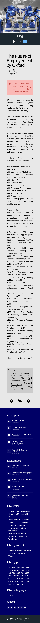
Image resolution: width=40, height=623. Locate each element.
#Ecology (26, 511)
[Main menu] (25, 41)
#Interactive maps (14, 553)
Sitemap (22, 620)
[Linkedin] (15, 607)
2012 (27, 576)
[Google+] (18, 607)
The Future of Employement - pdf (21, 374)
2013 (9, 579)
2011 (22, 576)
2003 (9, 573)
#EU (18, 514)
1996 (22, 567)
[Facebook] (8, 607)
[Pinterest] (21, 607)
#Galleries (27, 550)
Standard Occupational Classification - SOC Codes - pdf (21, 386)
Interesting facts (15, 72)
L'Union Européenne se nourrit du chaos (20, 442)
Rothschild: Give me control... (19, 451)
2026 (22, 584)
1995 (18, 567)
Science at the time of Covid (22, 479)
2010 (18, 576)
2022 (27, 581)
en (8, 596)
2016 (22, 579)
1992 (14, 567)
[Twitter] (11, 607)
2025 (18, 584)
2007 (27, 573)
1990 (9, 567)
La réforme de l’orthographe (22, 473)
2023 (9, 584)
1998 (9, 570)
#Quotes (25, 522)
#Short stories (13, 528)
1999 (14, 570)
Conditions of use (12, 620)
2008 (9, 576)
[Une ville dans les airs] (28, 401)
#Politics (18, 522)
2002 (27, 570)
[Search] (20, 40)
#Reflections (12, 525)
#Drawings (19, 550)
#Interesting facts (21, 517)
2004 (14, 573)
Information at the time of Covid (21, 496)
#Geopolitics (24, 514)
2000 (18, 570)
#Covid (20, 511)
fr (10, 596)
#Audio (11, 550)
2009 (14, 576)
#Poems (11, 522)
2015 (18, 579)
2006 (22, 573)
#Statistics (22, 528)
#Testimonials (12, 531)
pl (12, 596)
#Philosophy (25, 520)
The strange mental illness (21, 434)
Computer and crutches (20, 466)
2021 (22, 581)
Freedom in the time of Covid (20, 487)
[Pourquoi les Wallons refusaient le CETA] (11, 401)
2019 (14, 581)
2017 (27, 579)
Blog (20, 36)
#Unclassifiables (21, 536)
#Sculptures (21, 525)
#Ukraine (11, 536)
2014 (14, 579)
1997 (27, 567)
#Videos (10, 556)
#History (11, 517)
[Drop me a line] (15, 40)
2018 (9, 581)
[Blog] (20, 401)
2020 (18, 581)
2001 (22, 570)
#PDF (23, 553)
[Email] (24, 607)
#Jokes (10, 520)
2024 (14, 584)
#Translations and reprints (17, 533)
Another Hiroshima (19, 427)
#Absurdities (12, 511)
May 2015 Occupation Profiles (21, 379)
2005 (18, 573)
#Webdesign (12, 539)
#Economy (11, 514)
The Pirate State (18, 420)
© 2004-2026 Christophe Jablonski (18, 618)
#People (17, 520)
